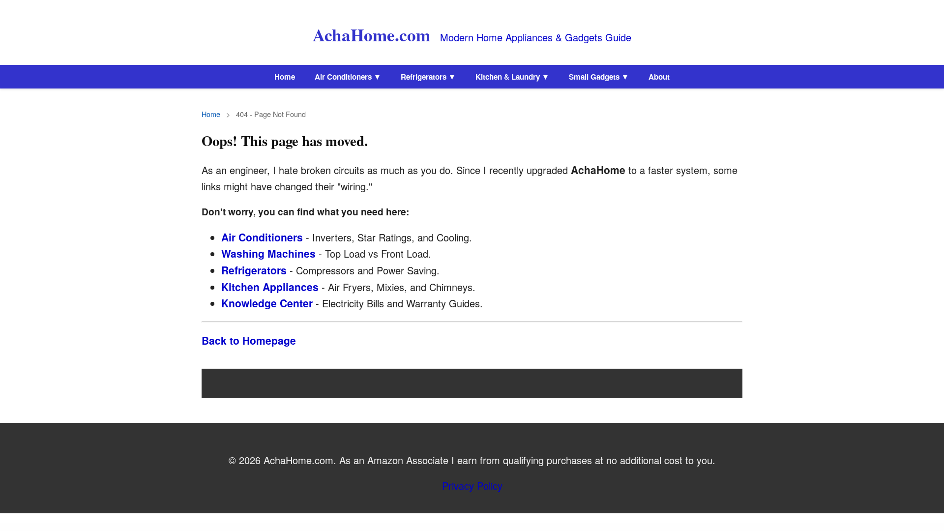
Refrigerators (254, 270)
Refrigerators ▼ (428, 76)
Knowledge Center (267, 302)
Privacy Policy (472, 485)
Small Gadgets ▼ (599, 76)
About (659, 76)
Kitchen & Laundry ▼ (512, 76)
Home (284, 76)
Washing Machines (268, 253)
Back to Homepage (249, 340)
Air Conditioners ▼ (348, 76)
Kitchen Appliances (270, 286)
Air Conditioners (262, 237)
